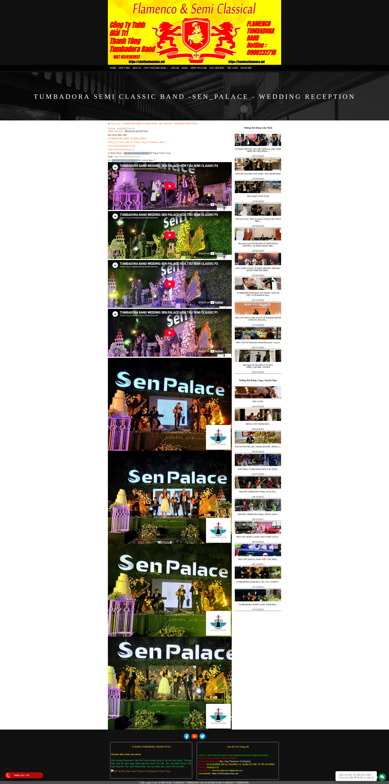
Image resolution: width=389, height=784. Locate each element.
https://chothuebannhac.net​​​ (121, 149)
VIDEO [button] (184, 67)
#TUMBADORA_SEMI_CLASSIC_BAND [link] (127, 138)
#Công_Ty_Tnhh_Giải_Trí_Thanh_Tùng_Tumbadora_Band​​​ (136, 142)
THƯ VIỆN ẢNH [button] (216, 67)
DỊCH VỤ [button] (137, 67)
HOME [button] (113, 67)
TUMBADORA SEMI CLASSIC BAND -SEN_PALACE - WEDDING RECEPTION (159, 123)
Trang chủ (115, 123)
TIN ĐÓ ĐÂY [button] (246, 67)
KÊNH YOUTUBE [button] (198, 67)
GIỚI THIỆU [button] (124, 67)
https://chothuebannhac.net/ (225, 773)
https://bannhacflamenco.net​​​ (121, 145)
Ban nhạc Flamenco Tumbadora (235, 761)
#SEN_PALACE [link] (115, 131)
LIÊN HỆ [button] (175, 67)
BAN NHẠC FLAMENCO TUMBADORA (180, 782)
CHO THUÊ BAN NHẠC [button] (155, 67)
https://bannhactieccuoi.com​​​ (127, 156)
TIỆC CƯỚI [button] (232, 67)
